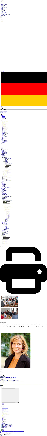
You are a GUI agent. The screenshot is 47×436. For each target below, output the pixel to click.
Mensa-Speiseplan (4, 409)
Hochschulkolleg (3, 415)
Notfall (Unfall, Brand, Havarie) (5, 408)
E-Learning (3, 199)
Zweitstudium (3, 177)
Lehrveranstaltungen (4, 198)
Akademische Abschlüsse (4, 153)
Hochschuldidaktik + (4, 419)
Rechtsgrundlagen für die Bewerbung (6, 237)
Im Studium (3, 123)
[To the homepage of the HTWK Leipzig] (3, 112)
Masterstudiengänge (4, 151)
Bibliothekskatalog (5, 229)
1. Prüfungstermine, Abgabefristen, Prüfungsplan (7, 200)
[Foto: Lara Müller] (9, 306)
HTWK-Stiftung (3, 423)
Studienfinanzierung (4, 122)
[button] (2, 20)
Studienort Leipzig (4, 134)
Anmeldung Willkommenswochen (7, 187)
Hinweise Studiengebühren (5, 173)
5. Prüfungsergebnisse (5, 202)
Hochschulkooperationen (4, 140)
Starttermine (6, 208)
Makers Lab (3, 156)
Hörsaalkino (3, 137)
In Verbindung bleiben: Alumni (5, 133)
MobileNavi (1, 435)
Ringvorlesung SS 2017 (8, 218)
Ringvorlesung (4, 209)
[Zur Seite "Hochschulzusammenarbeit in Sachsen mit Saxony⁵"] (4, 427)
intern (1, 143)
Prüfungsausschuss (5, 204)
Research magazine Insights (4, 129)
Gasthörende (3, 178)
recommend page (2, 387)
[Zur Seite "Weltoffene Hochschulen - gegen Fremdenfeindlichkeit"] (7, 426)
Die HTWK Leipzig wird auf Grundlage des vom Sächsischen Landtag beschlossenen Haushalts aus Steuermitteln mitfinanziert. (13, 431)
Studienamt (3, 240)
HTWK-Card (3, 230)
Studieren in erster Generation (5, 233)
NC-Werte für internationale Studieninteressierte (7, 175)
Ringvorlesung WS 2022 (8, 213)
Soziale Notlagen (3, 189)
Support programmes (4, 127)
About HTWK (3, 117)
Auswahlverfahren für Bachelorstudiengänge (7, 158)
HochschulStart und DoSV (5, 161)
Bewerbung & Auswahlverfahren (5, 121)
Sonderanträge (6, 160)
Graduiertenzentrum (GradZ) (4, 422)
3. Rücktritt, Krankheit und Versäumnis (6, 201)
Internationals (3, 186)
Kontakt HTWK (2, 71)
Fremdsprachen (3, 222)
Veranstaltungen (3, 142)
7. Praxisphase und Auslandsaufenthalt (6, 203)
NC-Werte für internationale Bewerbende (8, 180)
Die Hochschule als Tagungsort (5, 132)
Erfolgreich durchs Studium (3, 191)
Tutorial (6, 227)
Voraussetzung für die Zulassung (6, 171)
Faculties (2, 21)
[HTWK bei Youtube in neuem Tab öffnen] (2, 430)
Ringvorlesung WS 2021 (8, 214)
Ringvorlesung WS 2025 (8, 211)
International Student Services (5, 239)
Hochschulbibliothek (4, 193)
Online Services (3, 185)
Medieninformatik (6, 167)
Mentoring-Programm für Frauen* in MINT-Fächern (6, 196)
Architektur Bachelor (6, 159)
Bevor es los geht (3, 183)
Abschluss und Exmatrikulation (5, 231)
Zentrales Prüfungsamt (4, 413)
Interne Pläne (6, 226)
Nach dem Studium (4, 124)
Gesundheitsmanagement (4, 136)
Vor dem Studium (2, 154)
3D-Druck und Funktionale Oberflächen (8, 164)
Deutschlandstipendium (4, 190)
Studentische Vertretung (4, 138)
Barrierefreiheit (8, 433)
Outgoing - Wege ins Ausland (4, 141)
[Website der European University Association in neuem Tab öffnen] (6, 424)
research (2, 125)
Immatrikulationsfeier (4, 184)
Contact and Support (4, 130)
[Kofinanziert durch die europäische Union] (4, 432)
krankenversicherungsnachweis (6, 238)
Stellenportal (3, 234)
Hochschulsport (3, 135)
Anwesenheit (6, 221)
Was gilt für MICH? (6, 219)
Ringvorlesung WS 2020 (8, 215)
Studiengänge (2, 150)
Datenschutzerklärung (5, 433)
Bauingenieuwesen (6, 162)
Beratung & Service (3, 235)
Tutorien (3, 192)
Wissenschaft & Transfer (4, 131)
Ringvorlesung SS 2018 (8, 217)
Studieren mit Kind (4, 232)
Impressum (3, 433)
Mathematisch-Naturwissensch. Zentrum (5, 414)
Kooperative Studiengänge (4, 152)
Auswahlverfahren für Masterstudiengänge (7, 172)
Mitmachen (4, 195)
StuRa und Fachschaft (6, 220)
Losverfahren (4, 174)
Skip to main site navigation (3, 1)
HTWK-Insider (3, 155)
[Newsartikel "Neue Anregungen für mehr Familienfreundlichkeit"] (7, 425)
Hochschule (2, 115)
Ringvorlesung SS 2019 (8, 216)
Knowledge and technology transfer (5, 128)
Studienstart (2, 182)
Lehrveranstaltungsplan (5, 224)
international (2, 139)
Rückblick (5, 210)
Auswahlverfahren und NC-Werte (5, 179)
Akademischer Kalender (4, 197)
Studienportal (3, 420)
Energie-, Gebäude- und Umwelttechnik (8, 165)
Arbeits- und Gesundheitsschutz (5, 243)
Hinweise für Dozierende (7, 228)
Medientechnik (6, 168)
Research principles (4, 126)
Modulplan (5, 225)
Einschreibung (3, 181)
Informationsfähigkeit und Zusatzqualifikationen (9, 207)
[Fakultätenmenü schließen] (1, 17)
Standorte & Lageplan (4, 118)
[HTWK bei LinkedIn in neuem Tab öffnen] (2, 429)
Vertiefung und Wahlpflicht (4, 223)
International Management (7, 166)
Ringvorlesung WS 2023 (8, 212)
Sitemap (11, 433)
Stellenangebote (3, 116)
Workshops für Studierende (4, 194)
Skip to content (2, 0)
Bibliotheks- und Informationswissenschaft (8, 163)
